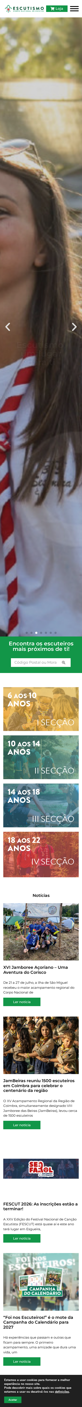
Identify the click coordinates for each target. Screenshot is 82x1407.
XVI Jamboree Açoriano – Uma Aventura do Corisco (35, 970)
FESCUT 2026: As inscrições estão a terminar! (40, 1207)
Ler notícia (22, 1002)
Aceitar (13, 1400)
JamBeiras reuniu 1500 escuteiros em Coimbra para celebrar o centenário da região (39, 1085)
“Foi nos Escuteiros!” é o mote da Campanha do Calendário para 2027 (38, 1322)
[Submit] (64, 662)
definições (62, 1392)
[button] (7, 327)
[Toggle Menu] (74, 8)
